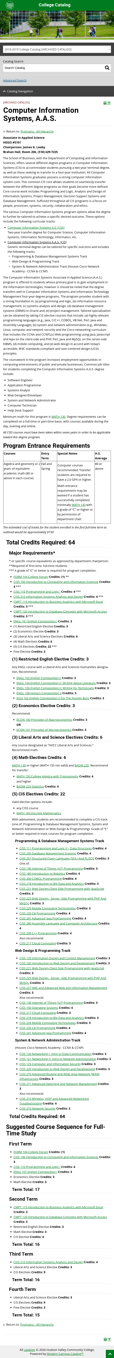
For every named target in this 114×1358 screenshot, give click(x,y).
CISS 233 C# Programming (37, 913)
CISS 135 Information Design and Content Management (57, 958)
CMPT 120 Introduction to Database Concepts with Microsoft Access (60, 611)
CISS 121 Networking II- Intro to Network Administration (57, 1059)
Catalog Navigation (20, 91)
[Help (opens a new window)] (109, 103)
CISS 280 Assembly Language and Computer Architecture (58, 923)
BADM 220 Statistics (30, 786)
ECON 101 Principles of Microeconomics (44, 730)
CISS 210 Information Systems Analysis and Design (48, 597)
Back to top (110, 1354)
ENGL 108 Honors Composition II (39, 693)
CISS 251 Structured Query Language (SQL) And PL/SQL (56, 858)
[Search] (107, 68)
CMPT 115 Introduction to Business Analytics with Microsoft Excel (58, 602)
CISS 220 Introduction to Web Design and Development (57, 963)
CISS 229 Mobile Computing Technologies (47, 908)
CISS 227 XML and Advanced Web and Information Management (63, 988)
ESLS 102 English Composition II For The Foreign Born (52, 698)
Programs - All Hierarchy (37, 131)
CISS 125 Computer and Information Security (50, 1064)
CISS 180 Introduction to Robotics (42, 874)
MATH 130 (58, 417)
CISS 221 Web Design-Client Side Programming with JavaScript (61, 889)
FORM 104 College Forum (31, 577)
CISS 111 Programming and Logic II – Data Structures (55, 848)
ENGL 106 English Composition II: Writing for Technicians (55, 688)
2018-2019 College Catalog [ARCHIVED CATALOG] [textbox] (38, 49)
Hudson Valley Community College (9, 5)
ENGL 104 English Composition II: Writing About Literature (56, 683)
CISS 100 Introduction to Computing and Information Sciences (56, 582)
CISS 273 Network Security (37, 1108)
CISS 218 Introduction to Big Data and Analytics (51, 884)
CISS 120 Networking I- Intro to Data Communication (55, 1054)
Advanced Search (15, 80)
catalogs (29, 1350)
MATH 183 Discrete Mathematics (38, 813)
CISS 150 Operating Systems (38, 1008)
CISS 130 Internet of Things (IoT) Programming (51, 869)
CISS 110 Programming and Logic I (37, 592)
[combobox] (57, 49)
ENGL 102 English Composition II (38, 678)
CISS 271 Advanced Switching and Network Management (58, 1084)
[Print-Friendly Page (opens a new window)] (105, 103)
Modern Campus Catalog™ (65, 1354)
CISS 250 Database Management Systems (47, 853)
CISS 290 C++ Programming (38, 933)
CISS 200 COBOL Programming (40, 879)
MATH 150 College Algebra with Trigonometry (47, 776)
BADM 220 (82, 765)
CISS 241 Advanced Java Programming (45, 918)
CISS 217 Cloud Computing (37, 943)
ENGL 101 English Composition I (35, 621)
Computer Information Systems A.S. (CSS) (36, 228)
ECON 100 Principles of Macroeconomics (44, 720)
